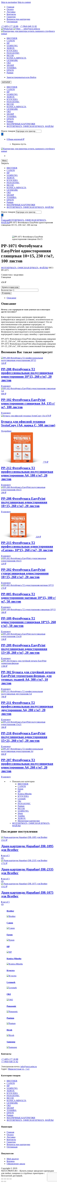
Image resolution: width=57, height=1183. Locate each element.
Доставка (11, 12)
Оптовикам (12, 21)
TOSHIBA (11, 68)
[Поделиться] (5, 1178)
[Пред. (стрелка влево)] (2, 1181)
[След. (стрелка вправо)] (5, 1181)
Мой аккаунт (13, 1159)
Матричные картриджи (29, 821)
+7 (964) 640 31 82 (28, 26)
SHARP (10, 65)
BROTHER (12, 38)
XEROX (11, 48)
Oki (19, 801)
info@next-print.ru (30, 29)
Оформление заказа (16, 1164)
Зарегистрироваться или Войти (21, 77)
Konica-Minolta (25, 794)
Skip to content (24, 2)
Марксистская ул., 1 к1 (18, 1069)
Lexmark (22, 798)
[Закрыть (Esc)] (2, 1178)
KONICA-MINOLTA (16, 58)
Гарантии (11, 17)
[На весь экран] (8, 1178)
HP (8, 43)
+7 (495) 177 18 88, (10, 26)
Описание (11, 298)
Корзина (11, 1161)
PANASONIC (13, 53)
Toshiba (21, 816)
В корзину (6, 293)
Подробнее (6, 431)
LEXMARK (12, 60)
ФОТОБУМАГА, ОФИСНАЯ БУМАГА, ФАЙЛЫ (30, 126)
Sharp (20, 813)
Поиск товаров (8, 131)
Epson (20, 789)
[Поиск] (2, 134)
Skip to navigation (9, 2)
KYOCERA (12, 50)
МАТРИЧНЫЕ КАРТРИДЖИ (21, 124)
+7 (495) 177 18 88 (9, 1059)
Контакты (11, 14)
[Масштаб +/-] (10, 1178)
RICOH (10, 55)
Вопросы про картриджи (18, 19)
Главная (10, 7)
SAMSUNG (12, 45)
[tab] (31, 298)
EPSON (10, 70)
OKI (9, 63)
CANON (11, 41)
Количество (6, 290)
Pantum (10, 73)
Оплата (10, 9)
